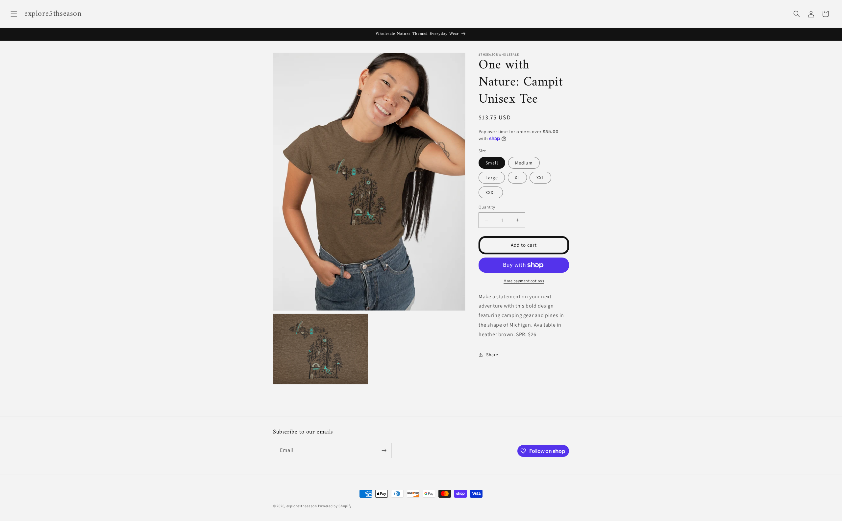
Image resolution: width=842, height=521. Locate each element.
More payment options (524, 280)
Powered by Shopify (335, 506)
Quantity (487, 207)
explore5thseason (301, 506)
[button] (14, 14)
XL (517, 178)
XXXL (490, 192)
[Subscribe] (384, 450)
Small (491, 163)
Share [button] (492, 355)
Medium (524, 163)
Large (491, 178)
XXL (540, 178)
